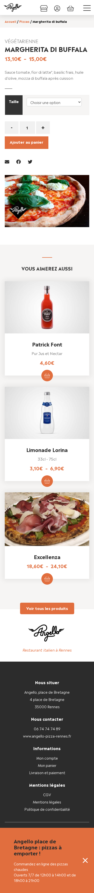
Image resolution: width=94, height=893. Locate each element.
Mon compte (47, 757)
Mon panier (47, 765)
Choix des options (47, 375)
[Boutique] (44, 7)
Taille (14, 101)
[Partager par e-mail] (7, 161)
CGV (47, 794)
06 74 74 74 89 (47, 728)
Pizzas (24, 21)
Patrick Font (47, 344)
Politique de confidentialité (47, 809)
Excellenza (47, 556)
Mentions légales (47, 801)
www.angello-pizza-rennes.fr (47, 735)
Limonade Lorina (47, 449)
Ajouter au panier (26, 142)
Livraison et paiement (47, 772)
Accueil (10, 21)
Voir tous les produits (47, 608)
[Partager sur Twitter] (30, 161)
